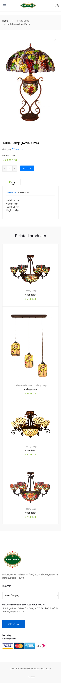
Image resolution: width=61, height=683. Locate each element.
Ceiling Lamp (30, 389)
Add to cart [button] (32, 535)
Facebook (31, 677)
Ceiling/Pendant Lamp (24, 385)
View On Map (13, 624)
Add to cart (27, 168)
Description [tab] (11, 192)
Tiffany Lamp (22, 20)
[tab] (11, 193)
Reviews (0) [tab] (23, 192)
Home (5, 20)
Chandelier (30, 294)
